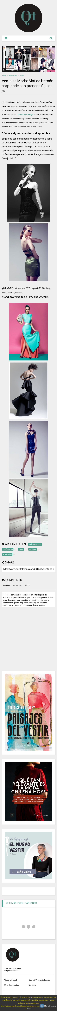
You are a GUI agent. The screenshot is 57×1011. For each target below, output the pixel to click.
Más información (50, 1006)
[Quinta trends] (28, 32)
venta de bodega (25, 114)
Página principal (10, 980)
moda (22, 75)
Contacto (32, 985)
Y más (29, 1009)
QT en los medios (11, 985)
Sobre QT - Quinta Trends (39, 980)
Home (4, 75)
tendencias (13, 75)
